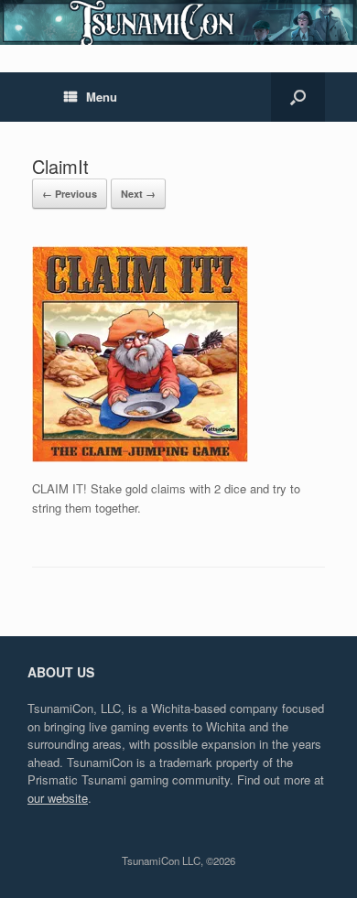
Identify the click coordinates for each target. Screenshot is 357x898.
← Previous (69, 193)
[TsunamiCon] (178, 22)
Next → (138, 193)
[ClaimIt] (140, 457)
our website (57, 797)
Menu (101, 96)
